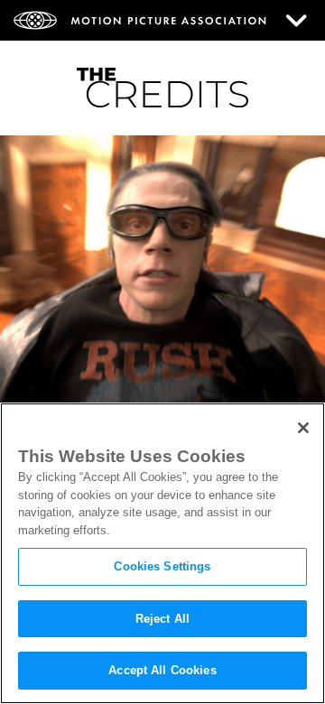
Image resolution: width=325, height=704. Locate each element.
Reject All (162, 618)
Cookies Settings (162, 566)
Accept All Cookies (162, 670)
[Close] (303, 428)
